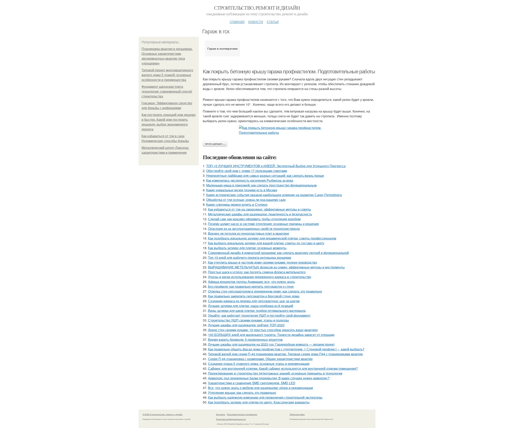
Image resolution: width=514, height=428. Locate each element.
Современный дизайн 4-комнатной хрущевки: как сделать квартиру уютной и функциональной (278, 252)
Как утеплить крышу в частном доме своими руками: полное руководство (262, 262)
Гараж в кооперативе (222, 48)
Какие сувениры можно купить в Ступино (236, 204)
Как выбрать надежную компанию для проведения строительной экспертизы (265, 397)
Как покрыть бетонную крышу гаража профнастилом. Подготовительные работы (289, 72)
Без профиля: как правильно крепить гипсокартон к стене (251, 286)
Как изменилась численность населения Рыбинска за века (249, 180)
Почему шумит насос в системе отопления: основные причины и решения (263, 223)
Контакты (220, 414)
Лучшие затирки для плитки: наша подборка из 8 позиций (250, 305)
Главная (237, 21)
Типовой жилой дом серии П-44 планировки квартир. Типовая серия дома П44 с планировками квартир (285, 354)
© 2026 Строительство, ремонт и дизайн (163, 414)
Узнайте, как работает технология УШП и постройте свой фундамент (259, 315)
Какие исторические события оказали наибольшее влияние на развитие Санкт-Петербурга (274, 194)
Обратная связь (297, 414)
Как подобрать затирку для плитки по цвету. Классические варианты (259, 402)
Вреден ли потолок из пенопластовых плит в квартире (248, 233)
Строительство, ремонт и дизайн (257, 7)
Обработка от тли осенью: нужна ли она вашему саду (246, 199)
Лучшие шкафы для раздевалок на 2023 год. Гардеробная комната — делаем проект (271, 344)
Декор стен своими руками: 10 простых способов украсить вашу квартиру (263, 330)
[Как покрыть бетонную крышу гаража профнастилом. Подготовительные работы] (289, 130)
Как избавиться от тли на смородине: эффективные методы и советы (259, 209)
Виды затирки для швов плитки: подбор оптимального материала (257, 310)
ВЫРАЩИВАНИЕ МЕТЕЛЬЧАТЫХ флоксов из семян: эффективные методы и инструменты (276, 267)
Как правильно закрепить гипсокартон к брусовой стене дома (253, 296)
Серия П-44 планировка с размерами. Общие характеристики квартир (260, 358)
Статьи (273, 21)
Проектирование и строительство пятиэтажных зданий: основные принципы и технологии (275, 373)
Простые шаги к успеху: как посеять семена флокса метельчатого (257, 272)
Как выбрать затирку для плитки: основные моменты (247, 248)
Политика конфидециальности (231, 419)
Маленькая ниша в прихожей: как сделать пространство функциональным (261, 185)
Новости (255, 21)
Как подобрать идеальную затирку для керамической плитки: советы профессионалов (272, 238)
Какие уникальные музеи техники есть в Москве (241, 190)
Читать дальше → (215, 143)
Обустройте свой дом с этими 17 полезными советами (246, 170)
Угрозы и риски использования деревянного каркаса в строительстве (259, 276)
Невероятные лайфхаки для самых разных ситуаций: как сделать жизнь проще (265, 175)
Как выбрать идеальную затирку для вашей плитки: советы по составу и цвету (266, 243)
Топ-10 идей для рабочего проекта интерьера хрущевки (249, 257)
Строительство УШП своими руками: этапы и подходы (248, 320)
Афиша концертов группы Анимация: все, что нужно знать (251, 281)
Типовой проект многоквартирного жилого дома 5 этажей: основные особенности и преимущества (167, 75)
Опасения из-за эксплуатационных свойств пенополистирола (254, 228)
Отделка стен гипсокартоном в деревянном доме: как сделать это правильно (265, 291)
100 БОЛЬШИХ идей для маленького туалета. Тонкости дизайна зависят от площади (271, 334)
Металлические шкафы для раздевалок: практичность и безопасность (260, 214)
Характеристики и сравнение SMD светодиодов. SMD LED (251, 383)
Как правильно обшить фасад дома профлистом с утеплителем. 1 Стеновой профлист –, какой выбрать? (286, 349)
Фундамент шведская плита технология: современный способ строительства (167, 91)
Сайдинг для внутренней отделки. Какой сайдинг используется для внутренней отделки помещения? (283, 368)
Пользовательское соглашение (242, 414)
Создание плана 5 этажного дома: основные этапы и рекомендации (258, 363)
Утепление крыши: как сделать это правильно (242, 392)
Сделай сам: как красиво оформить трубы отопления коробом (254, 219)
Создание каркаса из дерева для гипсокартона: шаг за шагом (254, 301)
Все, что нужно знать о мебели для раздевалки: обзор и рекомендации (260, 387)
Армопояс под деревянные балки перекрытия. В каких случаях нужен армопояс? (268, 378)
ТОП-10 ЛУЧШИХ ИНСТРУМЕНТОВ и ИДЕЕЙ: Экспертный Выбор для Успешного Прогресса (276, 166)
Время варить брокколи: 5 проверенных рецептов (245, 339)
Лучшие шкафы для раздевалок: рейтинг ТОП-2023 (246, 325)
